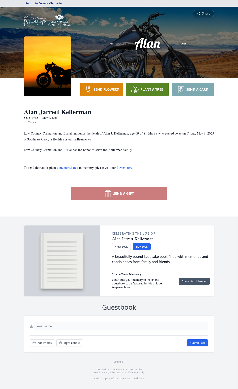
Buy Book (141, 246)
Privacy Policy (108, 372)
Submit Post (197, 343)
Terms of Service (129, 372)
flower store (124, 167)
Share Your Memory (194, 281)
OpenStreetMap (123, 378)
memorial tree (68, 167)
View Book (121, 246)
